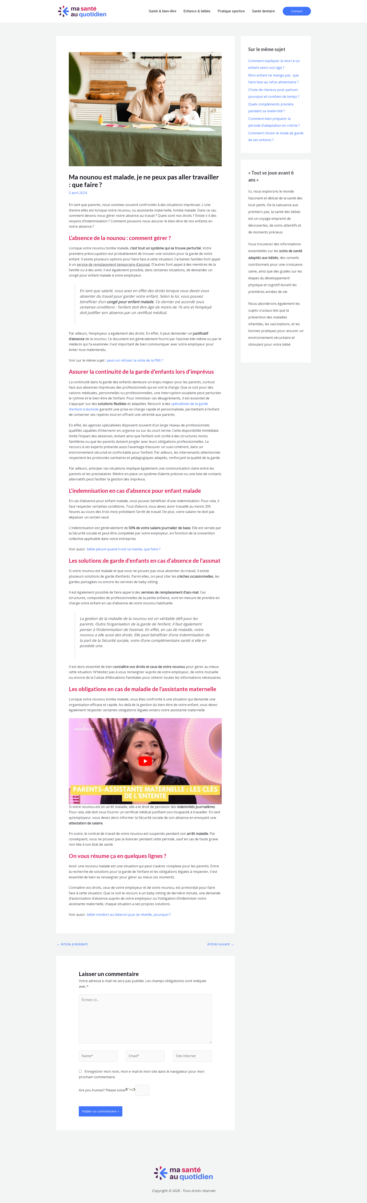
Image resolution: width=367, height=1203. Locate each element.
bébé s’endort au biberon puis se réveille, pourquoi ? (129, 914)
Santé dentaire (263, 11)
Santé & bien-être (162, 11)
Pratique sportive (231, 11)
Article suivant (220, 944)
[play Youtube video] (145, 761)
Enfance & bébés (197, 11)
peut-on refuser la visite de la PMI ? (134, 360)
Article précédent (72, 944)
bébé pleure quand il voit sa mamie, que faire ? (124, 549)
